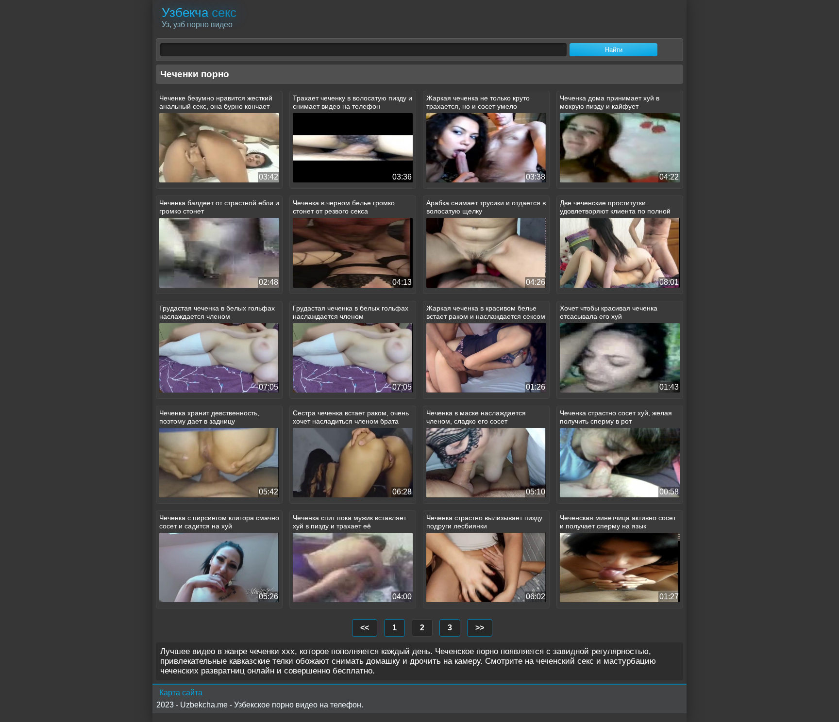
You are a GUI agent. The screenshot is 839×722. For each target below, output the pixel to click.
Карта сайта (180, 693)
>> (479, 628)
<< (364, 628)
